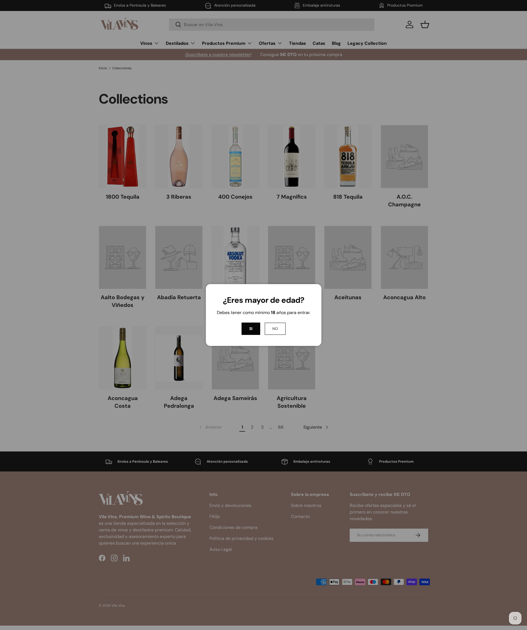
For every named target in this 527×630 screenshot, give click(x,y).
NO (275, 328)
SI (251, 328)
